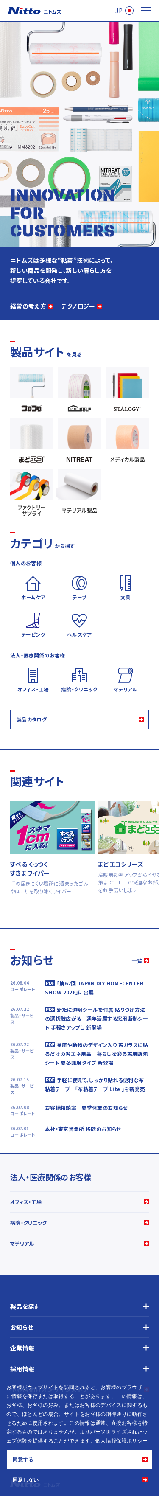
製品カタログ (32, 719)
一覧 (136, 960)
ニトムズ (34, 10)
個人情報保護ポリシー (121, 1441)
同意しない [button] (26, 1480)
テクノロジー (78, 306)
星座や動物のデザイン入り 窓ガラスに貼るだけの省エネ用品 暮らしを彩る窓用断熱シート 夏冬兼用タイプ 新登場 (96, 1053)
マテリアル (22, 1243)
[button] (150, 1441)
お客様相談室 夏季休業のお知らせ (86, 1107)
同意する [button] (23, 1459)
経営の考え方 (28, 306)
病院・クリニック (28, 1222)
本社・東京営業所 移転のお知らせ (83, 1128)
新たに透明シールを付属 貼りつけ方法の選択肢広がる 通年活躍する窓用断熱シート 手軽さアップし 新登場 (96, 1018)
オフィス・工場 (26, 1201)
